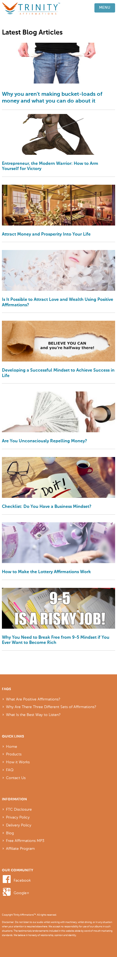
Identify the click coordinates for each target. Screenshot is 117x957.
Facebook (22, 880)
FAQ (10, 769)
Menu (104, 8)
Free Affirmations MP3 (25, 840)
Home (11, 746)
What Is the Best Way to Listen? (33, 714)
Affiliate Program (20, 848)
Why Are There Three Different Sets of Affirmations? (51, 706)
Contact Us (16, 777)
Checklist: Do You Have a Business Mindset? (46, 506)
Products (13, 754)
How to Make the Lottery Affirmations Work (46, 572)
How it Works (18, 762)
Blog (10, 833)
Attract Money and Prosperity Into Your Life (46, 234)
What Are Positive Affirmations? (33, 699)
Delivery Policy (18, 825)
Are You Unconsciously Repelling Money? (44, 441)
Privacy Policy (18, 817)
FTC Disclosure (19, 809)
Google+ (21, 892)
